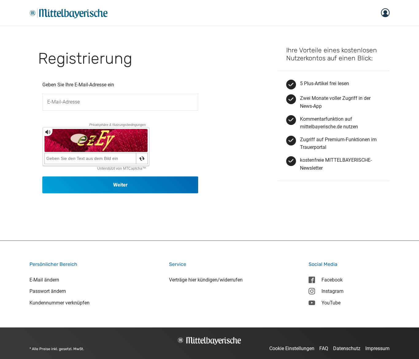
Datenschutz (346, 348)
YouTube (330, 303)
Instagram (332, 291)
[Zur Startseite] (68, 12)
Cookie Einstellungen (291, 348)
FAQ (323, 348)
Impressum (377, 348)
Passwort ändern (47, 291)
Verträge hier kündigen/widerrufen (206, 280)
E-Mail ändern (44, 280)
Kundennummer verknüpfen (59, 303)
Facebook (332, 280)
